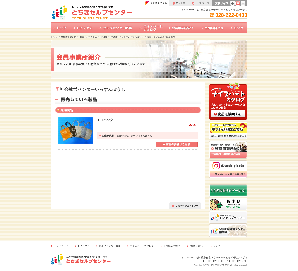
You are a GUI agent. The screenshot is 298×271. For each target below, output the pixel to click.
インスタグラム (157, 3)
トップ (60, 27)
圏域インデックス (88, 37)
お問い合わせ (213, 27)
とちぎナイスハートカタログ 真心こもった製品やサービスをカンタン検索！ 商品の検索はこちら (228, 101)
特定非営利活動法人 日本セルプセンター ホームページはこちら (228, 217)
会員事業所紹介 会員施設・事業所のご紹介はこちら (228, 150)
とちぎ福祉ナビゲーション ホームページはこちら (228, 190)
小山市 (104, 37)
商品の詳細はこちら (177, 144)
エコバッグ (105, 120)
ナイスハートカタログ (151, 27)
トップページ (61, 246)
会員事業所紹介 (181, 27)
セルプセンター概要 (117, 27)
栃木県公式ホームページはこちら (228, 204)
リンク (237, 27)
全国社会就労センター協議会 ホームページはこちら (228, 230)
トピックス (83, 27)
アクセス (178, 3)
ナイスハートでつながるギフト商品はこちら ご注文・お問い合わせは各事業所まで (228, 130)
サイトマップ (200, 3)
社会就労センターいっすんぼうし (127, 37)
